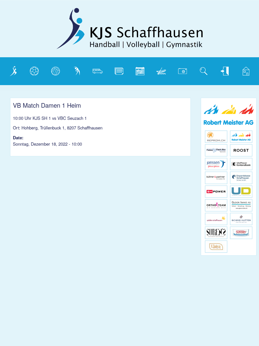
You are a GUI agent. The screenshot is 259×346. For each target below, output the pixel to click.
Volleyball (57, 70)
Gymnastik (78, 70)
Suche (202, 70)
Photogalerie (184, 70)
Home (244, 70)
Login (223, 70)
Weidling (162, 70)
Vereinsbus (100, 70)
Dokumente (121, 70)
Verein (11, 70)
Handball (35, 70)
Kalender (141, 70)
